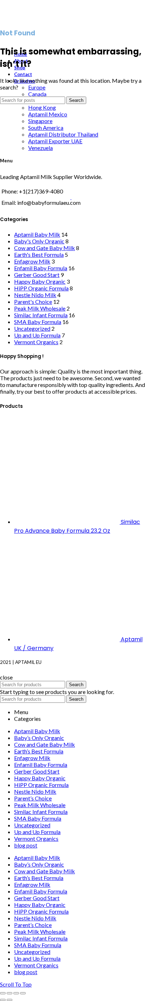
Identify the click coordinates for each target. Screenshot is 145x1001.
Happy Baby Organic (39, 281)
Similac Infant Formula (41, 315)
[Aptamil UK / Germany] (67, 639)
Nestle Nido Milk (35, 294)
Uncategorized (32, 328)
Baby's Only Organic (39, 241)
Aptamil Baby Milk (37, 234)
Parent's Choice (33, 301)
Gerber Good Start (36, 274)
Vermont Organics (36, 342)
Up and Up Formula (37, 335)
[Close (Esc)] (3, 993)
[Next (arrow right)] (9, 1000)
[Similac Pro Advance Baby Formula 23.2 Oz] (67, 521)
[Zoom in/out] (23, 993)
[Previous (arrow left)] (3, 1000)
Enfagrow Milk (32, 261)
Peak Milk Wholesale (39, 308)
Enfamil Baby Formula (40, 268)
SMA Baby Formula (37, 321)
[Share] (9, 993)
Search (76, 100)
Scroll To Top (16, 984)
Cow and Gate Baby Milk (44, 247)
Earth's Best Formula (39, 254)
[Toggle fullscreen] (16, 993)
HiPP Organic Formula (41, 288)
